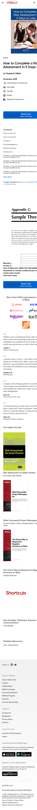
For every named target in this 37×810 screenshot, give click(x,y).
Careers (5, 683)
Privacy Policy (7, 719)
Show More (7, 177)
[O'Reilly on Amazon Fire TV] (10, 775)
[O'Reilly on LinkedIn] (12, 665)
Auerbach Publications (15, 99)
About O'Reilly (8, 675)
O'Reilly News (7, 686)
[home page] (12, 2)
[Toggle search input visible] (34, 2)
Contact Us (6, 713)
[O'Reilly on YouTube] (15, 665)
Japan (4, 736)
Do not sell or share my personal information (16, 790)
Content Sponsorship (10, 702)
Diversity (5, 699)
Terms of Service (7, 800)
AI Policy (5, 722)
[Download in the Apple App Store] (9, 756)
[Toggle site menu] (2, 2)
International (8, 729)
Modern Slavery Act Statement (12, 805)
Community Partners (10, 692)
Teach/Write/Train (9, 680)
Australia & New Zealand (11, 733)
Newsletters (6, 716)
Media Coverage (8, 689)
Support (6, 708)
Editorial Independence (10, 803)
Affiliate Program (8, 696)
